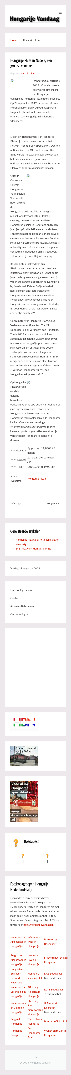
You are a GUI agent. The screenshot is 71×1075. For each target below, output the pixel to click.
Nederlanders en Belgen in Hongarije (18, 1008)
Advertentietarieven (22, 606)
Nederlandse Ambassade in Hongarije (18, 942)
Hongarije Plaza (36, 478)
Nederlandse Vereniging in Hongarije (18, 992)
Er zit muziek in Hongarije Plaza (33, 548)
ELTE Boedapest (53, 989)
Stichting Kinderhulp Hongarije (34, 992)
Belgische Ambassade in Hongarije (18, 960)
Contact (15, 598)
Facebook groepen (21, 590)
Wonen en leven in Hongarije (33, 960)
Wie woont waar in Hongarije (34, 942)
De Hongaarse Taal (34, 1033)
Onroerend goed (19, 614)
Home (13, 39)
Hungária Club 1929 (55, 1021)
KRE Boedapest (53, 973)
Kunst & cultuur (28, 73)
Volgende (52, 503)
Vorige (17, 503)
